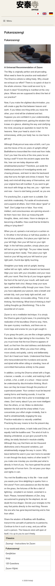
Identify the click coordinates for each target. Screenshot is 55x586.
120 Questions (12, 563)
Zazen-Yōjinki (12, 568)
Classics (10, 538)
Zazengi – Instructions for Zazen (20, 543)
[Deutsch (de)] (51, 14)
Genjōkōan (11, 553)
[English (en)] (44, 14)
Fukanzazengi (12, 548)
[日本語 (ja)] (38, 14)
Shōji (8, 558)
